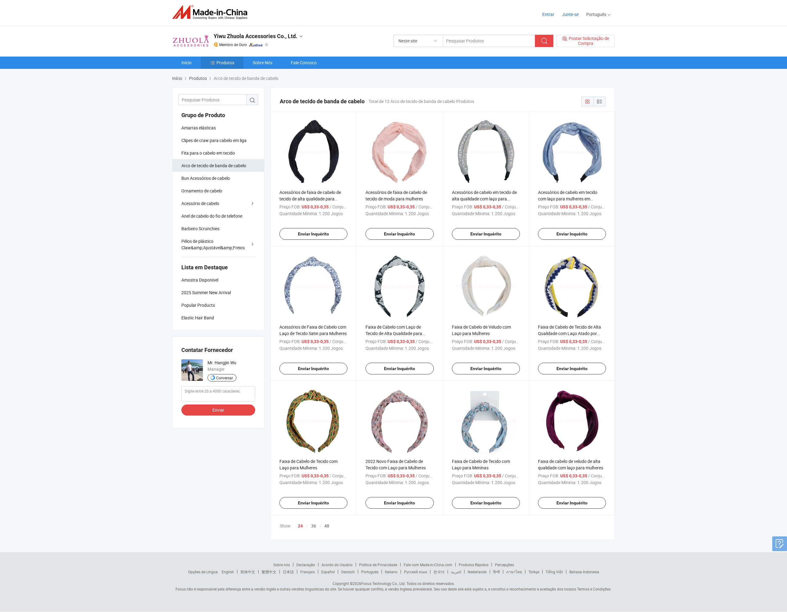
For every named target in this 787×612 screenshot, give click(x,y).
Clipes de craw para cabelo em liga (214, 140)
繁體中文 (269, 571)
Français (307, 571)
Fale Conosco (304, 62)
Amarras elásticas (198, 128)
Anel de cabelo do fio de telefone (211, 216)
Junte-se (570, 14)
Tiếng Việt (554, 571)
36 (313, 526)
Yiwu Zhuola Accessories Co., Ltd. (255, 36)
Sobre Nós (262, 62)
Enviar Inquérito (313, 233)
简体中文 (247, 571)
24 (300, 525)
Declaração (305, 564)
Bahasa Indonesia (584, 571)
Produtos (225, 62)
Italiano (391, 571)
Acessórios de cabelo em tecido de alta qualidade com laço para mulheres (484, 198)
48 (326, 526)
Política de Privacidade (378, 564)
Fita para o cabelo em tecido (208, 153)
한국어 (439, 571)
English (228, 571)
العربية (456, 571)
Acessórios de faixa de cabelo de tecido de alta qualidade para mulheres (310, 198)
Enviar (218, 410)
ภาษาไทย (514, 571)
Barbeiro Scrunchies (200, 228)
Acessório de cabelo (200, 203)
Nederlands (477, 571)
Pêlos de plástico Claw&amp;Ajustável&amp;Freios (213, 244)
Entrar (548, 14)
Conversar (224, 377)
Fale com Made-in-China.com (428, 564)
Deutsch (348, 571)
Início (186, 62)
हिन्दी (496, 571)
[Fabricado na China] (211, 12)
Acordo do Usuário (337, 564)
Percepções (504, 564)
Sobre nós (281, 564)
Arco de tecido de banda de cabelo (213, 165)
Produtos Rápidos (473, 564)
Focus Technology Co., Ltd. (383, 583)
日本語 (288, 571)
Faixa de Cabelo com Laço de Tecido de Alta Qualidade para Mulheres (394, 333)
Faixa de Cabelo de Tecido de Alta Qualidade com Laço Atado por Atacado (569, 333)
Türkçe (533, 571)
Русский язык (415, 571)
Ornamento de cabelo (201, 191)
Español (328, 571)
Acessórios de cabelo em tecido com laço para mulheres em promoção (567, 198)
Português (369, 571)
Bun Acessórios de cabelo (205, 178)
